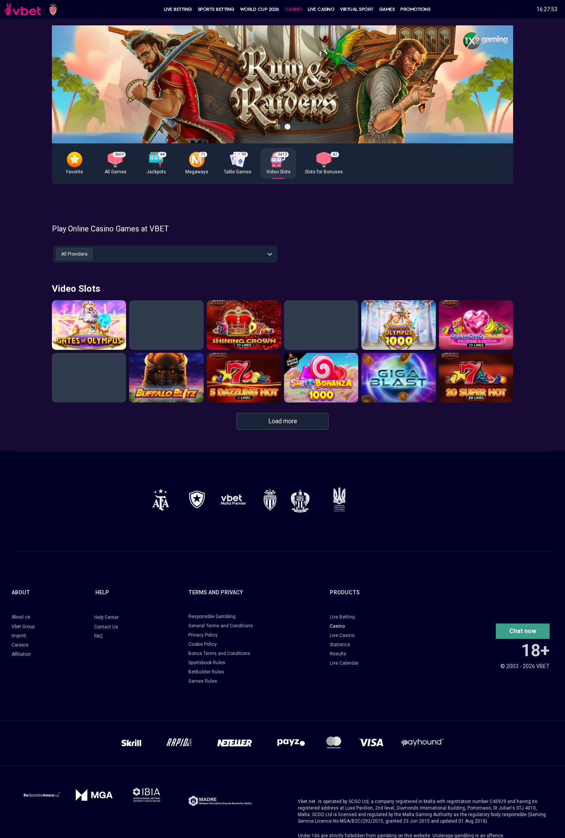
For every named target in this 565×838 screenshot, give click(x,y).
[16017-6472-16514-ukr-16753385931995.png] (339, 499)
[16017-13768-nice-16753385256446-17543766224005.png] (300, 501)
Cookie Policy (202, 644)
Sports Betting (216, 9)
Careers (20, 645)
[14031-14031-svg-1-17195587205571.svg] (41, 794)
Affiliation (21, 654)
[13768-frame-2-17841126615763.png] (233, 499)
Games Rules (202, 681)
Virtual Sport (357, 9)
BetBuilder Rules (206, 672)
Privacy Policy (203, 635)
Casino (293, 9)
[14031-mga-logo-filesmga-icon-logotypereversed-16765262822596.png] (94, 794)
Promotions (415, 9)
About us (21, 617)
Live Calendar (344, 663)
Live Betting (178, 9)
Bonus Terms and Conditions (219, 653)
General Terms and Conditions (220, 626)
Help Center (106, 617)
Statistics (340, 644)
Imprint (19, 635)
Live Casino (321, 9)
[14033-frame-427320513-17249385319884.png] (220, 801)
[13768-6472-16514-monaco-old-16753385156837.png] (270, 499)
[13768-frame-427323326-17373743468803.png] (196, 499)
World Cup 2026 (259, 9)
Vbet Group (23, 626)
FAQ (98, 636)
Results (338, 654)
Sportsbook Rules (206, 662)
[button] (74, 163)
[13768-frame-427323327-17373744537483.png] (160, 499)
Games (387, 9)
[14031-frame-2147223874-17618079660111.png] (146, 794)
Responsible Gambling (212, 616)
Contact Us (106, 627)
